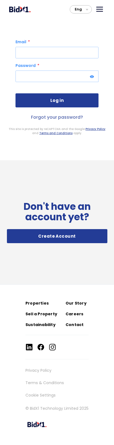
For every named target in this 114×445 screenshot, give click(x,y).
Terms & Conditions (44, 383)
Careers (74, 314)
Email (21, 42)
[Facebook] (41, 347)
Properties (37, 303)
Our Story (76, 303)
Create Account (57, 236)
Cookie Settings (40, 395)
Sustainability (40, 325)
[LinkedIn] (29, 347)
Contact (75, 325)
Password (26, 65)
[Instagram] (52, 347)
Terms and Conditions (55, 133)
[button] (99, 9)
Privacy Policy (95, 129)
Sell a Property (41, 314)
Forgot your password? (57, 117)
